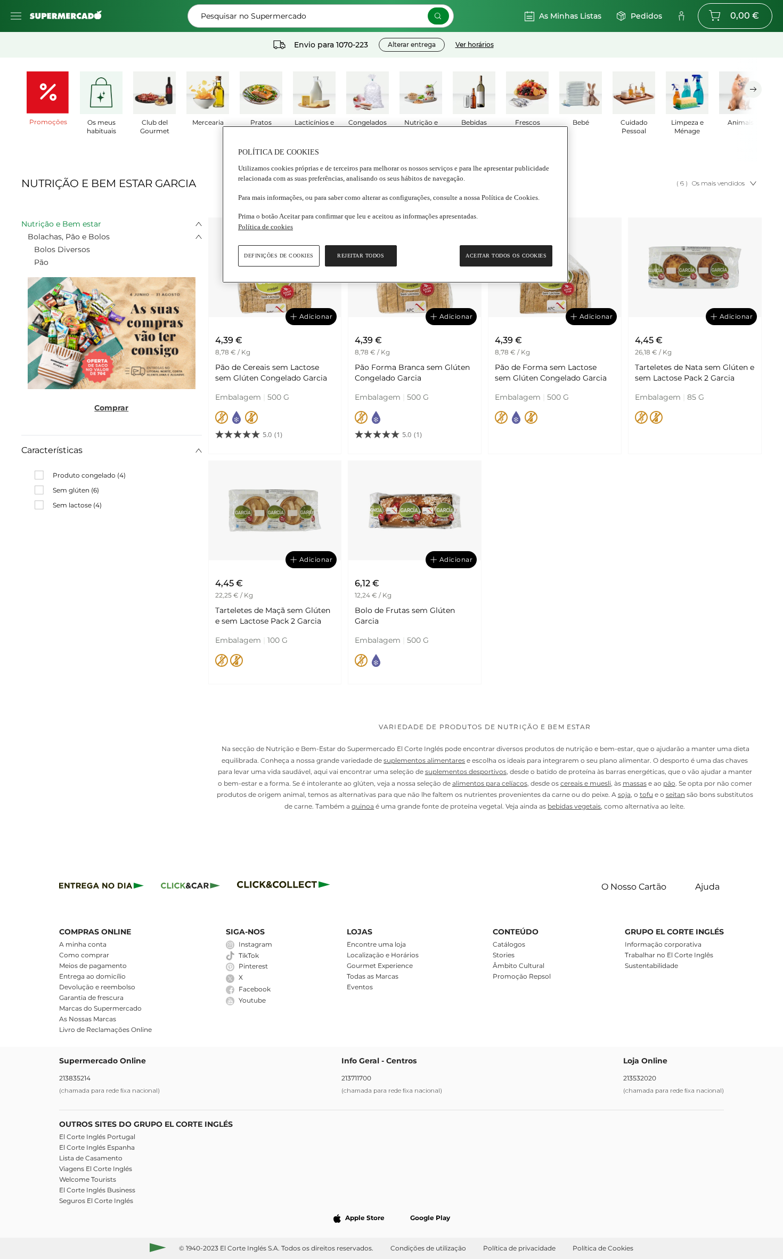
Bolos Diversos (62, 249)
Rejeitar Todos (360, 256)
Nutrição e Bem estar (61, 224)
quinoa (363, 806)
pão (669, 783)
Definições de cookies (279, 256)
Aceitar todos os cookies (506, 256)
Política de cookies (265, 227)
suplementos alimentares (424, 760)
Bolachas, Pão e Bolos (69, 236)
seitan (675, 794)
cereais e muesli (585, 783)
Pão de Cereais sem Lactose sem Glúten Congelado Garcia (271, 372)
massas (635, 783)
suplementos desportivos (466, 772)
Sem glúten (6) (76, 490)
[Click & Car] (190, 887)
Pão (41, 262)
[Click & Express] (101, 887)
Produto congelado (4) (89, 475)
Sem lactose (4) (77, 505)
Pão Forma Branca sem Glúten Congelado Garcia (412, 372)
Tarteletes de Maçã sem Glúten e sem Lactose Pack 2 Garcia (272, 616)
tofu (646, 794)
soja (624, 794)
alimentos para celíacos (489, 783)
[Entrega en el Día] (285, 887)
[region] (395, 204)
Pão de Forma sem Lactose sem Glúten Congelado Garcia (551, 372)
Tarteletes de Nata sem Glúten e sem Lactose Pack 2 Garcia (694, 372)
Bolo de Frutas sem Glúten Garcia (405, 616)
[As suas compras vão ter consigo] (111, 333)
